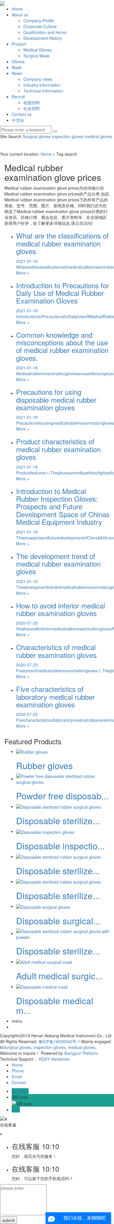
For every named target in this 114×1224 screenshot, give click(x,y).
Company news (37, 79)
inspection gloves (67, 136)
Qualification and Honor (45, 32)
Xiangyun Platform (81, 1053)
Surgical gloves (37, 136)
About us (20, 15)
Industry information (41, 85)
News (17, 73)
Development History (42, 38)
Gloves (18, 61)
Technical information (43, 91)
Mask (17, 67)
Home (17, 9)
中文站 (18, 120)
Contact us (22, 114)
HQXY (44, 1059)
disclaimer (60, 1059)
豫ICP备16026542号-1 (59, 1041)
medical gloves (98, 136)
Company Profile (38, 20)
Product (19, 44)
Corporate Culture (40, 26)
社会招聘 (31, 108)
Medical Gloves (37, 50)
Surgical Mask (36, 56)
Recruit (18, 97)
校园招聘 (31, 102)
